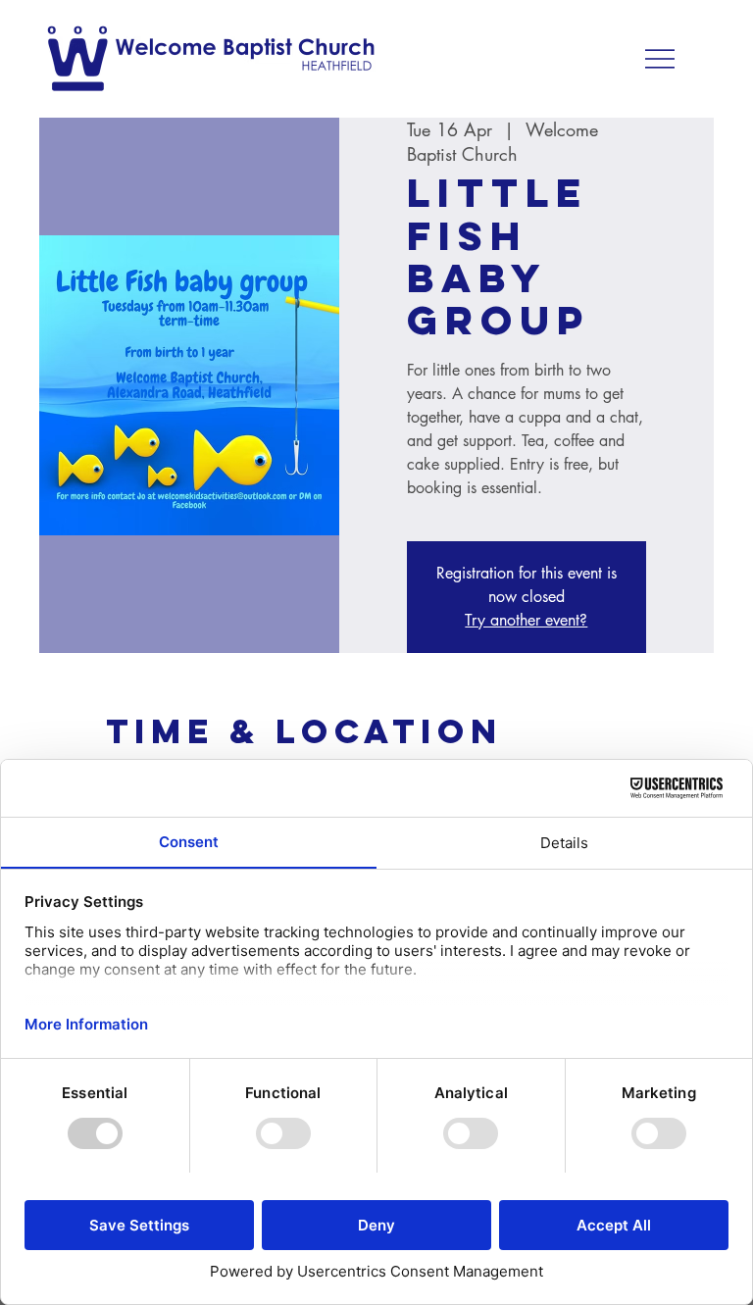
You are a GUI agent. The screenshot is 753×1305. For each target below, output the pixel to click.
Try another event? (526, 620)
